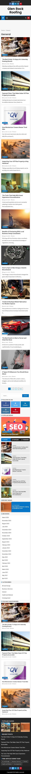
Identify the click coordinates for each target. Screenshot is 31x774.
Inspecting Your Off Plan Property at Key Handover (15, 750)
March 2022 (5, 569)
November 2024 (6, 532)
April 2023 (5, 560)
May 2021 (5, 575)
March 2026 (5, 517)
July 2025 (5, 526)
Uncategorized (6, 598)
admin (12, 63)
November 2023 (6, 554)
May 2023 (5, 557)
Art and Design (15, 505)
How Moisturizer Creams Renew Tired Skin (15, 681)
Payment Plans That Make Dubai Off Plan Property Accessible (19, 459)
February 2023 (6, 563)
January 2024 (6, 548)
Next (21, 388)
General (5, 54)
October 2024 (6, 536)
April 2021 (5, 578)
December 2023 (6, 551)
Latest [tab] (5, 440)
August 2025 (5, 523)
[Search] (26, 17)
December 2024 (6, 529)
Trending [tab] (26, 440)
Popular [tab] (16, 440)
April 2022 (5, 566)
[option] (15, 426)
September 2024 (7, 539)
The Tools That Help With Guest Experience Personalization (19, 493)
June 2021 (5, 572)
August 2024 (5, 542)
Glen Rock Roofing (16, 11)
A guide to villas (7, 434)
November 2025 (6, 520)
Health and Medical (7, 595)
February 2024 (6, 545)
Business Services (7, 431)
